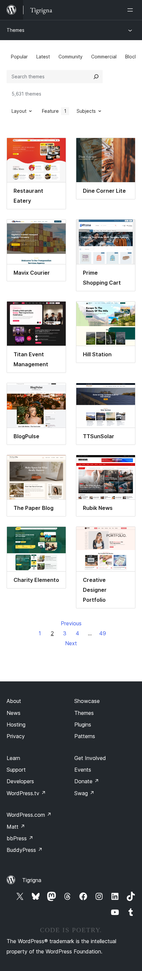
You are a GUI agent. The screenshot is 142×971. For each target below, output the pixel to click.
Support (16, 769)
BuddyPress (25, 850)
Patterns (84, 736)
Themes (15, 30)
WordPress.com (29, 814)
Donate (86, 781)
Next (71, 643)
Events (82, 769)
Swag (84, 793)
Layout (19, 111)
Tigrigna (31, 880)
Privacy (16, 736)
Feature (54, 111)
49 (102, 633)
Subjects (86, 111)
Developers (20, 781)
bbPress (20, 838)
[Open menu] (131, 10)
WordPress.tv (26, 793)
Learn (13, 758)
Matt (16, 826)
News (13, 713)
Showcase (87, 701)
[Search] (96, 76)
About (14, 701)
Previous (71, 623)
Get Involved (90, 758)
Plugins (82, 724)
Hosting (16, 724)
